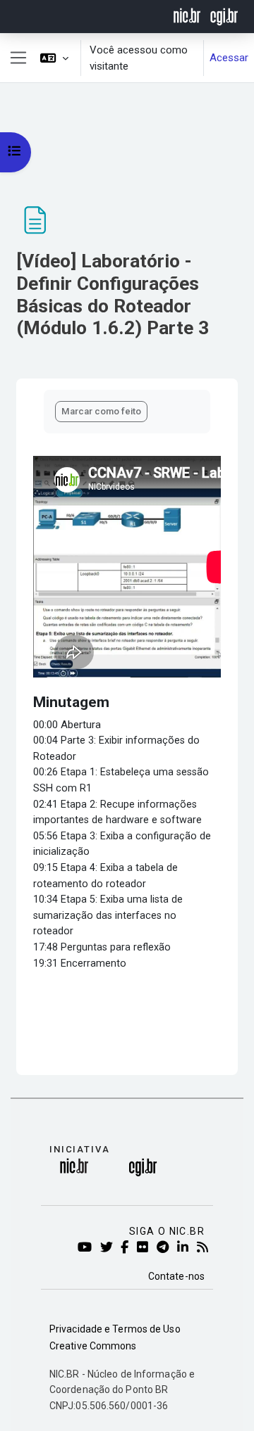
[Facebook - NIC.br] (127, 1248)
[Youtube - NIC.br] (87, 1248)
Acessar (229, 57)
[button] (54, 58)
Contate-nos (176, 1276)
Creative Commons (93, 1346)
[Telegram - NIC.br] (165, 1248)
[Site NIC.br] (187, 15)
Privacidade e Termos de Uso (115, 1329)
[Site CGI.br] (224, 15)
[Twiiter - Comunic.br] (109, 1248)
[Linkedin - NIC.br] (185, 1248)
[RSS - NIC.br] (205, 1248)
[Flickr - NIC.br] (145, 1248)
